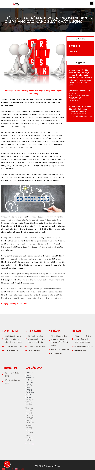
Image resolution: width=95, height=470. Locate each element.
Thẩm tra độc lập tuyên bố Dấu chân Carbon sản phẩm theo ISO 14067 (80, 108)
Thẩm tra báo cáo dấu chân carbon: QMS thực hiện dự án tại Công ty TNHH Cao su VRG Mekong (29, 385)
